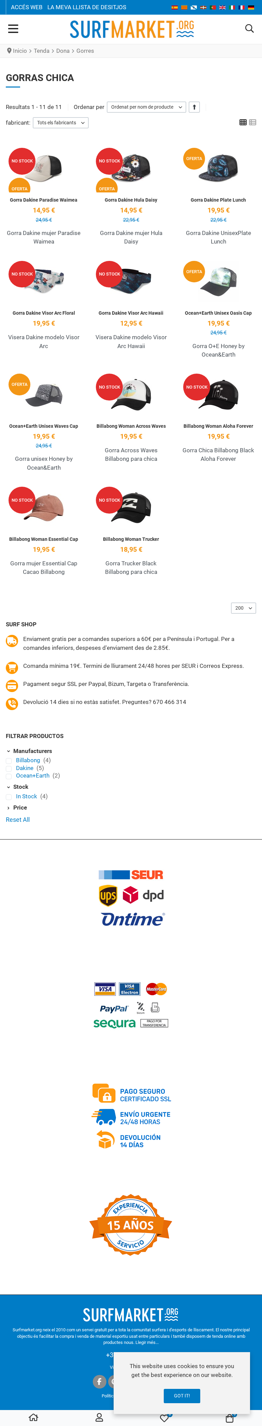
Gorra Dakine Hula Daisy (131, 200)
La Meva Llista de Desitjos (86, 7)
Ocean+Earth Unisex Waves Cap (43, 426)
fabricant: (18, 122)
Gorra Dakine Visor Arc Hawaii (131, 313)
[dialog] (182, 1383)
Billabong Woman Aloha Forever (218, 426)
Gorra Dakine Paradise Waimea (43, 200)
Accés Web (27, 7)
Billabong (29, 760)
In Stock (27, 796)
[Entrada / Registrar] (99, 1418)
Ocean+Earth (33, 775)
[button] (249, 29)
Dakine (25, 768)
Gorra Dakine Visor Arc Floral (44, 313)
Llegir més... (147, 1342)
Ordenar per (89, 107)
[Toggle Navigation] (13, 29)
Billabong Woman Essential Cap (43, 539)
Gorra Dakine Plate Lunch (218, 200)
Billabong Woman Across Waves (131, 426)
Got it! (182, 1395)
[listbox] (146, 107)
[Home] (33, 1418)
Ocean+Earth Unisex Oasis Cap (218, 313)
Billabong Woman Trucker (131, 539)
